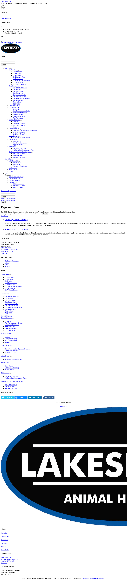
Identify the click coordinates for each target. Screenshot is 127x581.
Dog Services (13, 86)
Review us (63, 406)
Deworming (16, 109)
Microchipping (13, 136)
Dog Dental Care (18, 93)
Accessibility (5, 550)
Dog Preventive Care (19, 96)
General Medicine (14, 105)
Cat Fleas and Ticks (19, 77)
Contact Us (4, 543)
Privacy (3, 546)
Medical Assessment (19, 132)
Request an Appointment (8, 191)
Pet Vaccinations (18, 114)
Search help (4, 216)
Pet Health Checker (19, 186)
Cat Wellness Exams (19, 84)
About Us (8, 159)
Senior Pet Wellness (19, 157)
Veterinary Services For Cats (16, 229)
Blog (6, 173)
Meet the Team (13, 161)
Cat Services (13, 70)
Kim (6, 264)
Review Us (4, 540)
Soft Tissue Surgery (19, 125)
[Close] (1, 26)
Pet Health (12, 182)
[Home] (11, 53)
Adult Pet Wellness (19, 153)
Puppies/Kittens (18, 145)
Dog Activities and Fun (20, 88)
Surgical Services (14, 120)
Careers (11, 171)
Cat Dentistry (17, 75)
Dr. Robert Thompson (12, 261)
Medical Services (14, 129)
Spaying (15, 127)
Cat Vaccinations (18, 82)
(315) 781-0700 (6, 1)
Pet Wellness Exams (19, 116)
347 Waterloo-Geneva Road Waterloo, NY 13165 (9, 250)
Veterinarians (17, 162)
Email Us (4, 253)
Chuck (7, 263)
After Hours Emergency (16, 177)
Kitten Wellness (18, 155)
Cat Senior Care (18, 79)
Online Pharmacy (14, 178)
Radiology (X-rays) (19, 134)
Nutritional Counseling (20, 143)
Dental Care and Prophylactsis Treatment (25, 130)
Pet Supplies (13, 146)
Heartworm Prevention (20, 112)
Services (7, 68)
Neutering (16, 121)
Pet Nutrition (13, 139)
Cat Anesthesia (17, 72)
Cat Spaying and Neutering (21, 80)
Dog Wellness (17, 102)
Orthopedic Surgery (19, 123)
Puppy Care (16, 104)
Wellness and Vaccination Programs (20, 152)
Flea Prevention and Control (21, 111)
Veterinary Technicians (20, 166)
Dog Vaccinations (18, 100)
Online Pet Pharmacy (19, 148)
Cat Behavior (17, 73)
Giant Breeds (17, 141)
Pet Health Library (18, 184)
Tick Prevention (18, 118)
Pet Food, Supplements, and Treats (23, 150)
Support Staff (17, 164)
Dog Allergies (17, 89)
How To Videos (18, 187)
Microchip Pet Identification (21, 137)
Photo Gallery (13, 169)
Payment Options (14, 180)
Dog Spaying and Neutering (21, 98)
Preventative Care (14, 107)
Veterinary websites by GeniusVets (93, 578)
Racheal (7, 266)
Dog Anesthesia (18, 91)
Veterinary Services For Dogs (16, 220)
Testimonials (13, 168)
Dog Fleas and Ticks (19, 95)
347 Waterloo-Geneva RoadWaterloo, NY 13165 (9, 560)
